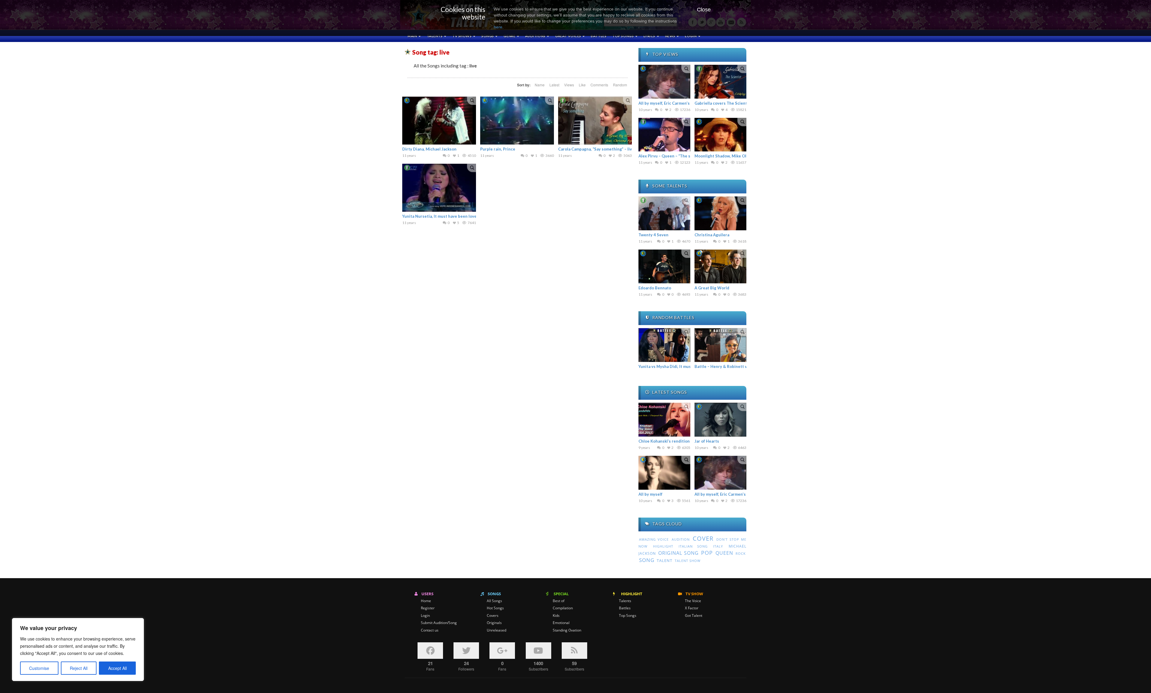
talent (664, 560)
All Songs (494, 601)
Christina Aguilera (711, 234)
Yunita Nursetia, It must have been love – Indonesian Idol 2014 (461, 216)
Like (582, 84)
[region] (78, 649)
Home (426, 601)
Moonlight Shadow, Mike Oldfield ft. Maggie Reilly (741, 156)
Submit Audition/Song (439, 623)
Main (413, 36)
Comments (599, 84)
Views (569, 84)
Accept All (117, 668)
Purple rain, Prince (497, 149)
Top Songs (627, 616)
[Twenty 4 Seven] (664, 213)
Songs (488, 36)
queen (724, 553)
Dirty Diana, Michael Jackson (429, 149)
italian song (693, 546)
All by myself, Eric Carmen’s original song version (684, 103)
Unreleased (496, 630)
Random (620, 84)
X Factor (691, 608)
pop (707, 552)
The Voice (693, 601)
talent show (687, 561)
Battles (598, 36)
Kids (556, 616)
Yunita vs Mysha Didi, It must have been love (680, 366)
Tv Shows (462, 36)
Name (540, 84)
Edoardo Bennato (654, 287)
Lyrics (650, 36)
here (498, 27)
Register (428, 608)
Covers (492, 616)
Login (425, 616)
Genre (510, 36)
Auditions (535, 36)
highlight (663, 546)
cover (703, 538)
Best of (558, 601)
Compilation (563, 608)
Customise (39, 668)
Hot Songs (495, 608)
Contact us (430, 630)
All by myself (650, 494)
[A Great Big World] (720, 266)
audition (681, 539)
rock (741, 553)
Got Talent (693, 616)
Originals (494, 623)
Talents (435, 36)
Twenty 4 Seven (653, 234)
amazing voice (654, 539)
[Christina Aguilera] (720, 213)
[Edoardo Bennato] (664, 266)
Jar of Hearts (706, 441)
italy (718, 546)
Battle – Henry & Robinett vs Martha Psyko (735, 366)
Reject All (79, 668)
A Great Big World (711, 287)
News (670, 36)
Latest (554, 84)
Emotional (561, 623)
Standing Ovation (567, 630)
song (646, 560)
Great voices (568, 36)
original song (678, 553)
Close (704, 10)
